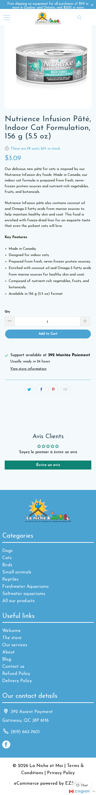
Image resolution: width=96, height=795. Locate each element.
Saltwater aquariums (23, 594)
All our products (18, 601)
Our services (14, 645)
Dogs (7, 551)
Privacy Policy (61, 773)
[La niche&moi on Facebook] (6, 744)
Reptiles (10, 579)
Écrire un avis (48, 465)
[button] (82, 791)
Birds (7, 565)
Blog (6, 659)
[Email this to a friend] (65, 389)
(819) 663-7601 (25, 732)
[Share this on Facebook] (41, 389)
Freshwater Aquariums (25, 586)
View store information (28, 369)
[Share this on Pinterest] (53, 389)
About (8, 652)
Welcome (11, 631)
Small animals (16, 572)
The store (12, 638)
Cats (7, 558)
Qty (7, 311)
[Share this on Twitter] (29, 389)
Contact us (13, 666)
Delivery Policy (17, 681)
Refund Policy (16, 674)
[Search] (79, 17)
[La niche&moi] (48, 17)
